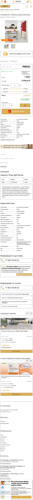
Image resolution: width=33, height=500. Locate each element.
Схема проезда (25, 294)
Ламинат (9, 17)
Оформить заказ (4, 423)
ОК (21, 497)
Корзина (2, 421)
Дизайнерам (3, 436)
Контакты (2, 446)
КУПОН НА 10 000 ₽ (17, 111)
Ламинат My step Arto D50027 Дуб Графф (14, 331)
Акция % (5, 6)
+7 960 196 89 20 (12, 260)
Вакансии (2, 448)
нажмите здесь (14, 494)
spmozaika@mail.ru (5, 484)
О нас (1, 435)
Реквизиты (4, 302)
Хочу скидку (25, 99)
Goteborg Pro (3, 17)
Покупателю (3, 442)
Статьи (2, 450)
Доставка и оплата (5, 444)
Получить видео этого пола (20, 54)
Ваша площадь (5, 85)
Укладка (2, 440)
